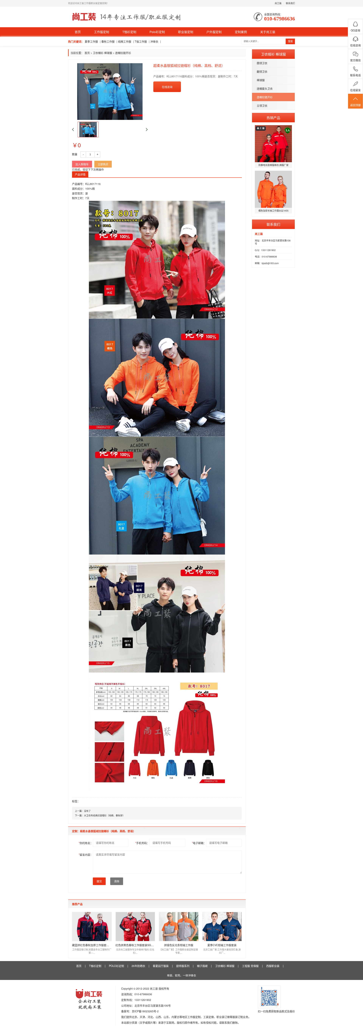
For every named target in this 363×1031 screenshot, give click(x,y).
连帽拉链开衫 (265, 97)
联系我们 (290, 3)
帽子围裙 (202, 966)
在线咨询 (167, 87)
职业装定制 (185, 32)
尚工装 (278, 3)
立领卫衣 (262, 105)
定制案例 (241, 32)
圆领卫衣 (262, 63)
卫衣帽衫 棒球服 (102, 53)
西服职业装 (272, 966)
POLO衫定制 (116, 966)
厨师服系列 (182, 966)
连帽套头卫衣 (265, 88)
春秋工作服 (108, 41)
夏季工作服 (91, 41)
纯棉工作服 (124, 41)
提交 (99, 881)
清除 (116, 881)
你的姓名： (86, 843)
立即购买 (103, 164)
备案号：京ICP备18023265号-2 (140, 1011)
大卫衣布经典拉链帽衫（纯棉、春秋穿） (104, 815)
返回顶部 (355, 105)
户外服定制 (214, 32)
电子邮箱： (199, 843)
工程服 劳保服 (250, 966)
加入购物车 (82, 164)
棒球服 (261, 80)
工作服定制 (101, 32)
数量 (74, 154)
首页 (78, 32)
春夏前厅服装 (161, 966)
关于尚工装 (267, 32)
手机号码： (142, 843)
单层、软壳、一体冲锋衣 (181, 975)
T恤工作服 (141, 41)
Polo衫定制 (157, 32)
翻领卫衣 (262, 71)
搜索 (290, 41)
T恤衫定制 (129, 32)
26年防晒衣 (138, 966)
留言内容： (86, 854)
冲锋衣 (154, 41)
